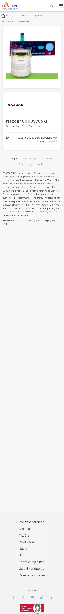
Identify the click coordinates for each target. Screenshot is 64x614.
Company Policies (32, 575)
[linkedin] (50, 597)
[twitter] (23, 597)
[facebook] (14, 597)
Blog (22, 555)
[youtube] (32, 597)
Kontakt (41, 164)
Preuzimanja (25, 164)
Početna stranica (31, 522)
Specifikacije (29, 158)
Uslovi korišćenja (31, 568)
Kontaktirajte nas (31, 562)
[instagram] (41, 597)
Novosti (24, 548)
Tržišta (24, 535)
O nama (24, 529)
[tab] (15, 158)
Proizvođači (28, 542)
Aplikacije (46, 158)
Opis (14, 158)
